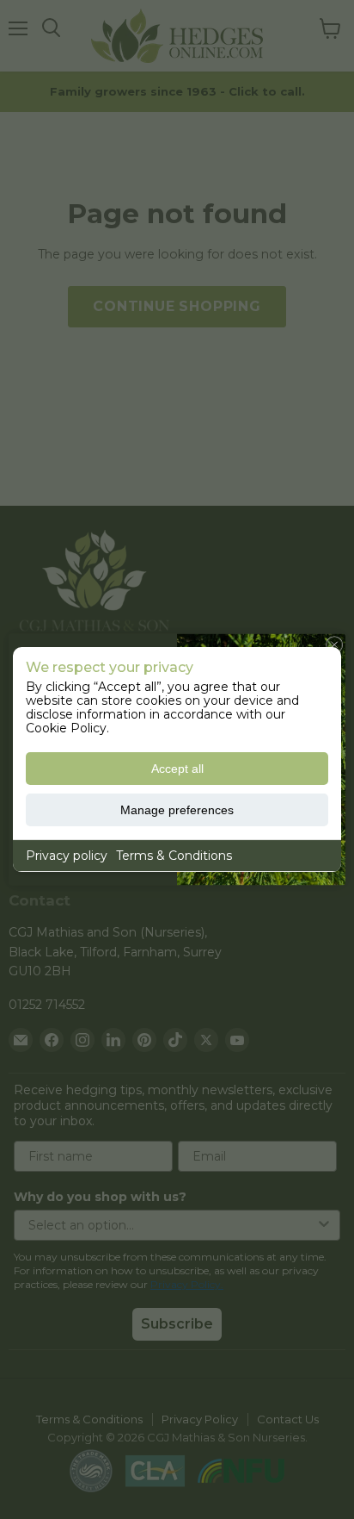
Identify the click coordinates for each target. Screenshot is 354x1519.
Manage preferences (177, 810)
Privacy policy (66, 855)
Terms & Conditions (174, 855)
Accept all (177, 768)
